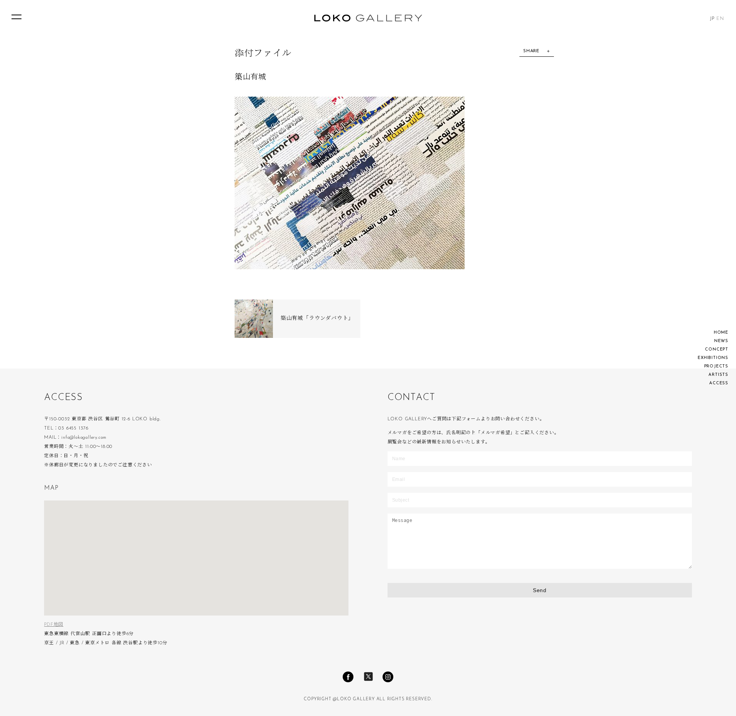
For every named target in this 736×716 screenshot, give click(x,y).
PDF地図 (53, 624)
